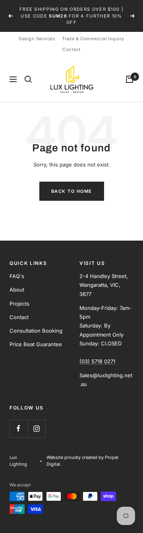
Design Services (37, 38)
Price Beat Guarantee (36, 344)
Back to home (71, 191)
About (17, 289)
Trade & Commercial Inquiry (93, 38)
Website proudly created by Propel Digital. (82, 461)
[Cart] (129, 79)
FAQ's (17, 276)
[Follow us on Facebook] (18, 428)
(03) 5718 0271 (97, 361)
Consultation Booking (36, 330)
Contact (71, 49)
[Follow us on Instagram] (36, 428)
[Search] (28, 79)
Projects (19, 303)
